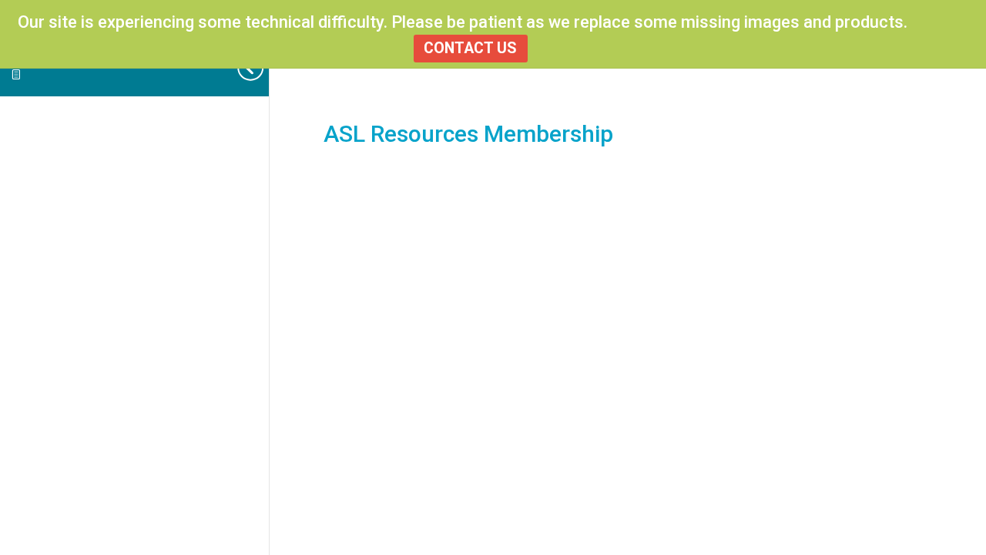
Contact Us (470, 48)
